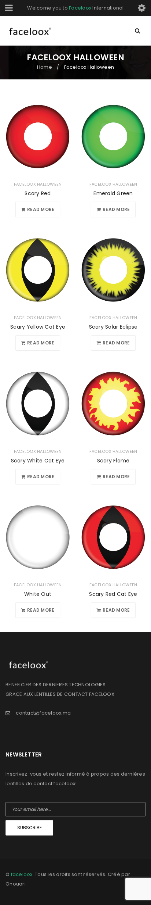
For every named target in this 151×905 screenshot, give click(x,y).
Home (44, 67)
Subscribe (29, 827)
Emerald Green (113, 193)
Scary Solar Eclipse (113, 326)
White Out (37, 594)
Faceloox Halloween (38, 184)
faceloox (22, 874)
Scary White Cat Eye (38, 460)
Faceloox (80, 7)
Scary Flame (113, 460)
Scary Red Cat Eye (113, 594)
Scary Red (38, 193)
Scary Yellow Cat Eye (37, 326)
